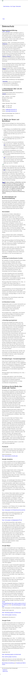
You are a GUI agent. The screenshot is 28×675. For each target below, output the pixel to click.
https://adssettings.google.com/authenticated (11, 612)
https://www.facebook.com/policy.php (10, 456)
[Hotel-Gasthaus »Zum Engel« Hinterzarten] (13, 6)
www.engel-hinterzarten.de (11, 111)
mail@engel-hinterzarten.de (11, 109)
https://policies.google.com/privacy (9, 614)
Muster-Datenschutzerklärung (8, 663)
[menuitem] (14, 19)
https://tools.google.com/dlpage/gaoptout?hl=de (12, 520)
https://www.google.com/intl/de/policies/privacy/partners (13, 510)
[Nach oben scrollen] (0, 674)
